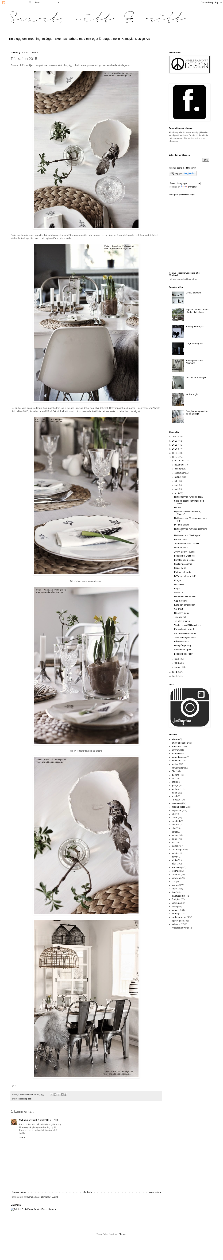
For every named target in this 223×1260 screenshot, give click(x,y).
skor (174, 881)
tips (173, 892)
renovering (177, 867)
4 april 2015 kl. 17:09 (48, 1120)
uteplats (175, 910)
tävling (175, 906)
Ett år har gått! (192, 394)
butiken (175, 764)
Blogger (122, 1234)
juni (177, 485)
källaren (175, 824)
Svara (22, 1137)
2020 (175, 436)
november (180, 465)
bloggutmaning (179, 757)
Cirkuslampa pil (193, 293)
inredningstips (178, 807)
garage (175, 785)
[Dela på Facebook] (62, 1094)
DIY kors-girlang (182, 525)
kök (173, 828)
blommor (176, 760)
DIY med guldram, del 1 (185, 576)
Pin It (13, 1086)
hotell (174, 796)
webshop (176, 924)
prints (174, 860)
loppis (174, 839)
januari (178, 667)
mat (173, 842)
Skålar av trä (180, 568)
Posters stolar (180, 539)
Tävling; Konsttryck (195, 326)
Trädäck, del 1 (181, 617)
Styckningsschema (183, 564)
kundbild (176, 821)
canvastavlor (178, 768)
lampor (175, 835)
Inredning (176, 803)
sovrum (175, 885)
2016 (175, 453)
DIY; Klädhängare (194, 343)
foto (173, 778)
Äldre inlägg (155, 1192)
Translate (192, 187)
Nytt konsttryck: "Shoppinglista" (188, 497)
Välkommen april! (182, 649)
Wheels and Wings (180, 928)
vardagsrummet (179, 917)
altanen (175, 739)
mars (177, 659)
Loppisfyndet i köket (183, 654)
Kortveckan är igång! (184, 629)
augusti (178, 477)
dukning (23, 1099)
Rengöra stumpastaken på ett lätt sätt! (197, 412)
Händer (177, 507)
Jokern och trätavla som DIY (187, 543)
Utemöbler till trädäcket (185, 596)
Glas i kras (179, 584)
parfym (175, 857)
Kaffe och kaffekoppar (184, 605)
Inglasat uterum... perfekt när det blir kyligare (197, 310)
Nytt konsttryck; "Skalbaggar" (187, 535)
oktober (178, 469)
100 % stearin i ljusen (184, 552)
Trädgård (176, 899)
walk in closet (178, 921)
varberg (175, 913)
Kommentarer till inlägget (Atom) (42, 1197)
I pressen (176, 800)
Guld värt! (178, 609)
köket (174, 832)
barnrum (176, 750)
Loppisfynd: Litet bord (184, 556)
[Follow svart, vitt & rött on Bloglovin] (183, 175)
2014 (175, 672)
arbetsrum (176, 746)
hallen (175, 793)
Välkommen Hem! (28, 1120)
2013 (175, 676)
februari (178, 663)
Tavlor (174, 889)
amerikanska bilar (180, 743)
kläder (175, 817)
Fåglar (177, 588)
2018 (175, 445)
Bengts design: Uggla (184, 560)
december (180, 460)
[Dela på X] (58, 1094)
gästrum (175, 789)
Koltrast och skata (182, 572)
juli (176, 481)
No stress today (181, 613)
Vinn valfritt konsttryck (196, 377)
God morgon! (180, 601)
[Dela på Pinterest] (65, 1094)
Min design (177, 849)
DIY (173, 771)
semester (176, 874)
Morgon (178, 580)
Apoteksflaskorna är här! (185, 633)
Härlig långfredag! (182, 645)
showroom (177, 878)
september (180, 473)
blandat (175, 753)
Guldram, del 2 (181, 547)
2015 (175, 457)
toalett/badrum (178, 896)
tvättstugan (177, 903)
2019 (175, 441)
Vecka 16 (178, 592)
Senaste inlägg (19, 1192)
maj (177, 489)
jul (173, 814)
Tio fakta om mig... (182, 621)
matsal (175, 846)
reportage (176, 871)
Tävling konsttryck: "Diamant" (194, 361)
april (177, 493)
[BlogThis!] (55, 1094)
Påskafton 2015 (181, 641)
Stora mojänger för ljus (185, 637)
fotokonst (176, 782)
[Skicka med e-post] (52, 1094)
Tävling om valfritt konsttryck (187, 625)
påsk (30, 1099)
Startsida (87, 1192)
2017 (175, 449)
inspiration (177, 810)
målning (175, 853)
